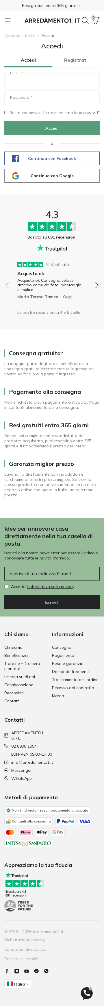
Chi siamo (13, 647)
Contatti (12, 701)
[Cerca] (85, 20)
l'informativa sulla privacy (50, 586)
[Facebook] (9, 971)
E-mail (15, 73)
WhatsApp (21, 778)
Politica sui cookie (21, 958)
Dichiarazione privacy (24, 939)
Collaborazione (18, 684)
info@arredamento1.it (32, 762)
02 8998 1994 (24, 746)
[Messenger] (39, 971)
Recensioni (14, 692)
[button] (52, 5)
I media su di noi (19, 676)
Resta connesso (25, 112)
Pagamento (63, 655)
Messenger (21, 770)
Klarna (58, 695)
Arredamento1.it (20, 35)
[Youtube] (29, 971)
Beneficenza (16, 655)
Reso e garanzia (67, 663)
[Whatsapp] (48, 971)
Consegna (61, 647)
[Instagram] (19, 971)
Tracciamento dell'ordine (75, 679)
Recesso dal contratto (73, 687)
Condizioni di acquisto (25, 949)
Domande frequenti (70, 671)
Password (19, 97)
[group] (52, 278)
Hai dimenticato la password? (71, 112)
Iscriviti (52, 602)
